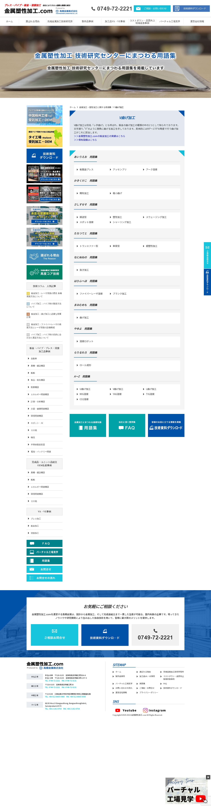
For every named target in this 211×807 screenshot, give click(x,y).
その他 (34, 430)
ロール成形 (85, 365)
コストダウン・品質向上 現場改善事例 (142, 21)
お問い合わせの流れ (124, 688)
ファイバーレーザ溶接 (91, 293)
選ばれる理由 (32, 21)
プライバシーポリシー (149, 692)
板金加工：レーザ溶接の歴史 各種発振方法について (44, 295)
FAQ (165, 683)
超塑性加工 (151, 246)
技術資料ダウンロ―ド (172, 688)
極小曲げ (117, 193)
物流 (33, 437)
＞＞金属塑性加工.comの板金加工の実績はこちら (99, 136)
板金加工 (35, 526)
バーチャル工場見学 (169, 21)
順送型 (83, 217)
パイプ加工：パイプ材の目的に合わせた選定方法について (44, 336)
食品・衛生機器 (38, 380)
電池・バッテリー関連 (41, 452)
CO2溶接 (84, 399)
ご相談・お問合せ (147, 688)
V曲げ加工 (118, 389)
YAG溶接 (117, 394)
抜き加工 (84, 269)
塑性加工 (117, 217)
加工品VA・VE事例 (115, 21)
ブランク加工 (120, 293)
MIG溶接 (84, 394)
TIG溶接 (150, 394)
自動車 (34, 359)
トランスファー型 (89, 246)
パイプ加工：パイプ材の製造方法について (44, 305)
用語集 (142, 683)
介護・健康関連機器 (40, 409)
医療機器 (35, 387)
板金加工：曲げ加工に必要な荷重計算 (44, 315)
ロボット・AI (37, 423)
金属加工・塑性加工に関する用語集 (95, 107)
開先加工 (84, 193)
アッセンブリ (120, 169)
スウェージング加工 (156, 217)
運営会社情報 (197, 21)
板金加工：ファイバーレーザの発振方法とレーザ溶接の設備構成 (44, 326)
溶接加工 (35, 533)
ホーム (9, 21)
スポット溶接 (86, 222)
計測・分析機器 (38, 402)
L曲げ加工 (151, 389)
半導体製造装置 (38, 445)
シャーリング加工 (122, 222)
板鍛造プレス (86, 169)
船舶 (33, 373)
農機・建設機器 (38, 366)
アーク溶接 (151, 169)
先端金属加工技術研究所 (173, 671)
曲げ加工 (84, 317)
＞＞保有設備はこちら (85, 139)
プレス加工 (36, 519)
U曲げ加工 (85, 389)
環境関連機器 (37, 416)
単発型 (116, 246)
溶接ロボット (86, 341)
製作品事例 (120, 676)
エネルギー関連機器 (40, 394)
